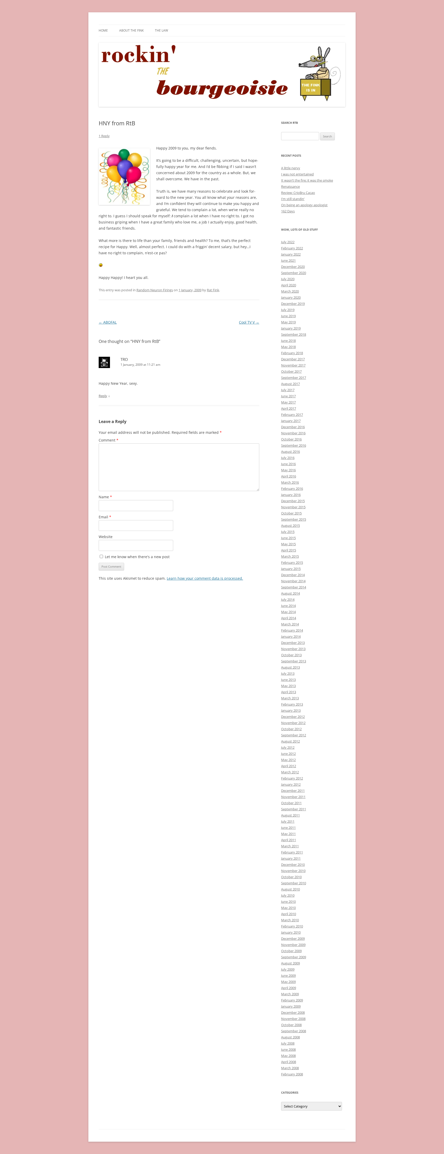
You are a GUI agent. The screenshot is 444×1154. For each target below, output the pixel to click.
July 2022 (287, 242)
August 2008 (290, 1037)
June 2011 (288, 827)
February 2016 (292, 488)
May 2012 (288, 759)
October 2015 (291, 513)
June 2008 (288, 1049)
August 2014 (290, 593)
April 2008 (288, 1061)
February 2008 (292, 1074)
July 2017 (287, 390)
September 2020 (293, 272)
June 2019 (288, 316)
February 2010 (292, 926)
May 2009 (288, 981)
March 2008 (290, 1068)
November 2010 (293, 870)
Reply (103, 395)
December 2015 (293, 501)
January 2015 (291, 568)
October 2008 (291, 1024)
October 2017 (291, 371)
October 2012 (291, 729)
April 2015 (288, 550)
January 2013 (291, 710)
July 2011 (287, 821)
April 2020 (288, 285)
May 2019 (288, 322)
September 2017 (293, 377)
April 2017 (288, 408)
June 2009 (288, 975)
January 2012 (291, 784)
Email (105, 516)
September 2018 (293, 334)
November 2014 (293, 581)
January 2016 (291, 494)
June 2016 (288, 464)
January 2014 (291, 636)
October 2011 (291, 803)
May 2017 (288, 402)
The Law (161, 30)
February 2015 (292, 562)
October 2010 (291, 877)
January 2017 (291, 420)
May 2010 (288, 907)
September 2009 (293, 957)
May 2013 (288, 685)
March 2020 (290, 291)
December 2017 (293, 359)
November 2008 (293, 1018)
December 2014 (293, 575)
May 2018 (288, 346)
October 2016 (291, 439)
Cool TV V (249, 322)
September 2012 (293, 735)
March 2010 (290, 920)
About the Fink (131, 30)
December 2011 (293, 790)
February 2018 (292, 353)
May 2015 (288, 544)
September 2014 (293, 587)
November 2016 (293, 433)
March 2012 (290, 772)
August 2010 (290, 889)
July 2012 (287, 747)
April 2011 (288, 840)
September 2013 (293, 661)
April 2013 (288, 692)
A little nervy (290, 168)
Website (106, 536)
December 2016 (293, 427)
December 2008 (293, 1012)
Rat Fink (213, 290)
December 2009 (293, 938)
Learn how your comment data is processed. (205, 578)
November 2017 (293, 365)
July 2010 (287, 895)
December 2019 (293, 303)
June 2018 (288, 340)
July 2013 (287, 673)
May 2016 (288, 470)
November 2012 (293, 722)
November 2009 (293, 944)
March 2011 (290, 846)
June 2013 (288, 679)
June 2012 (288, 753)
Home (103, 30)
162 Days (288, 211)
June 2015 (288, 538)
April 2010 (288, 914)
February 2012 (292, 778)
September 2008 (293, 1031)
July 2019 (287, 309)
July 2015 (287, 531)
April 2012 (288, 766)
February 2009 (292, 1000)
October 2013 (291, 655)
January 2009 (291, 1006)
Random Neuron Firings (154, 290)
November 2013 (293, 648)
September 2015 (293, 519)
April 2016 (288, 476)
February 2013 (292, 704)
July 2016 (287, 457)
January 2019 (291, 328)
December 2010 (293, 864)
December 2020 (293, 266)
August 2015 (290, 525)
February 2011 (292, 852)
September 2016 (293, 445)
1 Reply (104, 136)
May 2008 (288, 1055)
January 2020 (291, 297)
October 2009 (291, 951)
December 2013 (293, 642)
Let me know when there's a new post (137, 556)
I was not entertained (297, 174)
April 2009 (288, 988)
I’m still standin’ (292, 198)
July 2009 (287, 969)
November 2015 (293, 507)
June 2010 (288, 901)
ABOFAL (108, 322)
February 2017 (292, 414)
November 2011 (293, 796)
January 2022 (291, 254)
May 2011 (288, 833)
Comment (108, 440)
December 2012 (293, 716)
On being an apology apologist (304, 205)
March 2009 (290, 994)
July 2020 (287, 279)
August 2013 (290, 667)
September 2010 (293, 883)
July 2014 (287, 599)
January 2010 (291, 932)
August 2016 (290, 451)
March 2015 (290, 556)
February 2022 (292, 248)
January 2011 (291, 858)
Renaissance (290, 186)
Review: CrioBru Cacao (298, 192)
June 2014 (288, 605)
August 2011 (290, 815)
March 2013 (290, 698)
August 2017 (290, 383)
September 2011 (293, 809)
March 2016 (290, 482)
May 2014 (288, 611)
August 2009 (290, 963)
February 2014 (292, 630)
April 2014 (288, 618)
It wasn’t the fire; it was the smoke (307, 180)
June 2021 (288, 260)
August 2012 (290, 741)
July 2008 (287, 1043)
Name (105, 496)
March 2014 (290, 624)
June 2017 (288, 396)
